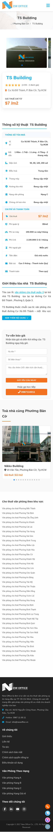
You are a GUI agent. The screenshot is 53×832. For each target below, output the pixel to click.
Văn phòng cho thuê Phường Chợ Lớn (18, 568)
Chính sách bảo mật (12, 752)
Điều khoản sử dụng (12, 763)
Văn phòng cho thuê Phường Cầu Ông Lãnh (20, 518)
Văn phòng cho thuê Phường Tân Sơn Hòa (19, 628)
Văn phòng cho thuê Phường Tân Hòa (17, 637)
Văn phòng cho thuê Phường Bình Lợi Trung (20, 614)
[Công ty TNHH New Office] (15, 692)
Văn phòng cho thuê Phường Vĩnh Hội (17, 564)
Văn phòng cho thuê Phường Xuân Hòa (18, 550)
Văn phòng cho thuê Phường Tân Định (18, 513)
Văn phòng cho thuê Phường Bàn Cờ (17, 554)
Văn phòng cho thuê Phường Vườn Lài (18, 596)
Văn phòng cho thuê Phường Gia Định (17, 605)
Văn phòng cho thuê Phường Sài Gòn (17, 536)
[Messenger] (47, 819)
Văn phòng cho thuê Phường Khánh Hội (18, 559)
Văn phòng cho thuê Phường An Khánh (18, 522)
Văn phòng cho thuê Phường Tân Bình (18, 646)
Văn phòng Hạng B (11, 783)
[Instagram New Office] (24, 809)
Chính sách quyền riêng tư (15, 757)
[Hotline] (47, 806)
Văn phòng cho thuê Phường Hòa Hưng (18, 600)
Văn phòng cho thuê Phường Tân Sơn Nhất (20, 632)
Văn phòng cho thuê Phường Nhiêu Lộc (18, 545)
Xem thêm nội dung (15, 318)
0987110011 (27, 392)
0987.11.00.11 (19, 717)
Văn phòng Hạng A (11, 778)
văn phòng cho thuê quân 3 (29, 292)
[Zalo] (47, 813)
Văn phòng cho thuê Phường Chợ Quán (18, 573)
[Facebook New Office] (4, 809)
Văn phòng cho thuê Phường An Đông (17, 577)
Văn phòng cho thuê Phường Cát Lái (17, 527)
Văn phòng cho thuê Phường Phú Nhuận (18, 660)
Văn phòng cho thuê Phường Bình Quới (18, 623)
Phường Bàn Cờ (21, 23)
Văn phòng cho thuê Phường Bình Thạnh (19, 609)
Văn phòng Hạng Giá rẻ (14, 793)
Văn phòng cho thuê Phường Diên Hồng (18, 591)
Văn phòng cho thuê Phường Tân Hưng (18, 531)
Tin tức (5, 747)
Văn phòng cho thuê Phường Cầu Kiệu (18, 655)
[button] (22, 65)
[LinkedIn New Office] (11, 809)
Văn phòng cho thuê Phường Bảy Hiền (18, 642)
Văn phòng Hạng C (11, 788)
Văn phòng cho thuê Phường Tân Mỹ (17, 582)
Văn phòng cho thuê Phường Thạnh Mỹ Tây (20, 619)
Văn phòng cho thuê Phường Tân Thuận (18, 586)
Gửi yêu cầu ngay (26, 380)
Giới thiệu (7, 736)
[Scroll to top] (47, 826)
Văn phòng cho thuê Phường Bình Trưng (19, 541)
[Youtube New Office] (17, 809)
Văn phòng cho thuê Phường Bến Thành (18, 508)
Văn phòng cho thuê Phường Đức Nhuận (19, 651)
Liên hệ (6, 741)
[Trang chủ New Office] (15, 8)
